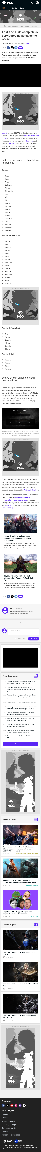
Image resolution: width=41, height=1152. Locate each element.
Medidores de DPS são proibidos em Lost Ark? (21, 703)
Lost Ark (21, 26)
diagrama (29, 141)
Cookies (5, 1131)
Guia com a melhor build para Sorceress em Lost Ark (19, 953)
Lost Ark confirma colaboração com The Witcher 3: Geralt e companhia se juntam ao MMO (21, 689)
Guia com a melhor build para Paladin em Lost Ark (20, 985)
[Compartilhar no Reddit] (16, 47)
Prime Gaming (7, 508)
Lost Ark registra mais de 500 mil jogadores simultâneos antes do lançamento (18, 538)
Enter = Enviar (21, 638)
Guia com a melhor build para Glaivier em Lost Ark (21, 737)
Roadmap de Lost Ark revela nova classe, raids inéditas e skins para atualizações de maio (22, 707)
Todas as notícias (20, 744)
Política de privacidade (11, 1135)
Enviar (34, 638)
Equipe (5, 1118)
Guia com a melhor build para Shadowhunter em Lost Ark (20, 1016)
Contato (5, 1114)
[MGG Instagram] (16, 1105)
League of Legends (32, 885)
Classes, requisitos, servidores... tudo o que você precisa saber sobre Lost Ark (21, 713)
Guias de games (12, 26)
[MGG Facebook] (3, 1105)
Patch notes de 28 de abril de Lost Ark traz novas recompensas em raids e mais (20, 731)
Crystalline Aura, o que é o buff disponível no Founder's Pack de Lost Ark (20, 578)
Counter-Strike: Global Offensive (27, 853)
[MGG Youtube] (11, 1105)
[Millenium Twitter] (7, 1105)
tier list (11, 143)
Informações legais (9, 1125)
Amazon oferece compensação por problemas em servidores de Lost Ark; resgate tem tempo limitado (21, 697)
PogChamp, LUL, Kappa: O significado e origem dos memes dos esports (18, 913)
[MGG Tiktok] (24, 1105)
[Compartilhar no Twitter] (12, 47)
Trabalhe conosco (9, 1121)
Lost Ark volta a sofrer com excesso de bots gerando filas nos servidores (20, 725)
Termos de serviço (9, 1128)
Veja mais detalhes (31, 490)
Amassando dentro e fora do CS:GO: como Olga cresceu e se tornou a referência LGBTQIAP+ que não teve (19, 849)
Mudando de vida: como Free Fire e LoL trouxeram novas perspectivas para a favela (19, 881)
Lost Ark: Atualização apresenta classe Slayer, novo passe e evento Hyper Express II (21, 682)
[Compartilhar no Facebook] (8, 47)
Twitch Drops (9, 505)
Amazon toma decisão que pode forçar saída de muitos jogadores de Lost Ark (21, 719)
